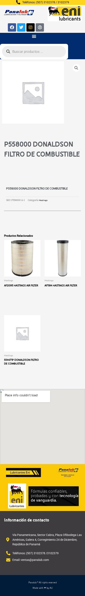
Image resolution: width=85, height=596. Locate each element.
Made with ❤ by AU (43, 588)
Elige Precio (14, 380)
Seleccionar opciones (20, 302)
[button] (34, 36)
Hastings (43, 200)
